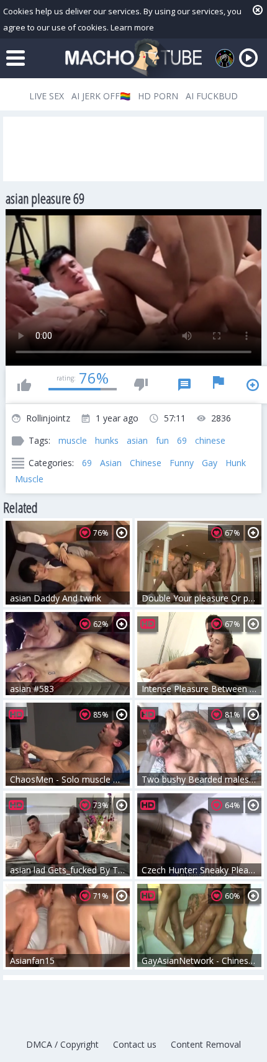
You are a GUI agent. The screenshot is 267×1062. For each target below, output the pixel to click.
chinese (210, 440)
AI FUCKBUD (212, 96)
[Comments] (184, 385)
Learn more (132, 27)
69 (182, 440)
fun (162, 440)
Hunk (235, 463)
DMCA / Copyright (62, 1044)
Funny (182, 463)
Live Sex (46, 96)
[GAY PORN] (224, 58)
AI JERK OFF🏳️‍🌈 (100, 96)
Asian (111, 463)
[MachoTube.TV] (133, 58)
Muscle (29, 479)
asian (137, 440)
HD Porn (158, 96)
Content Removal (206, 1044)
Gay (209, 463)
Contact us (134, 1044)
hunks (107, 440)
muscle (72, 440)
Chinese (145, 463)
